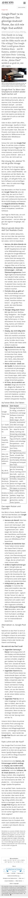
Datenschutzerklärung (13, 876)
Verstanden (6, 895)
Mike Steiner (19, 881)
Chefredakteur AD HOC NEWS (20, 32)
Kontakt (13, 873)
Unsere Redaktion (9, 881)
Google (3, 9)
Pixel (6, 9)
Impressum (20, 873)
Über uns (21, 878)
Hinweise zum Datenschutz (10, 878)
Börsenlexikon (14, 858)
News (8, 873)
